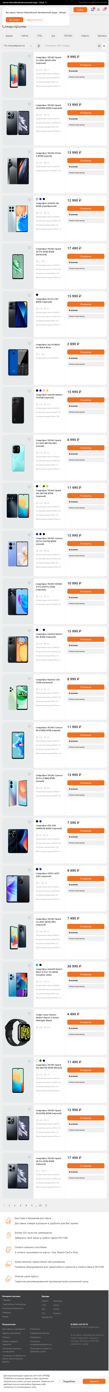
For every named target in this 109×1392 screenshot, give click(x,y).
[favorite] (29, 56)
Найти (80, 9)
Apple (9, 36)
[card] (99, 46)
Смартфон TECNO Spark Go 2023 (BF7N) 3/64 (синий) (48, 443)
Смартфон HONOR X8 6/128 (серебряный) (47, 204)
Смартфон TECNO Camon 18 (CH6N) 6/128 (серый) (49, 729)
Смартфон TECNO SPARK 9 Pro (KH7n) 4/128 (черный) (49, 587)
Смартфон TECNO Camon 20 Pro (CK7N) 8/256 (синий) (49, 541)
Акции (5, 1317)
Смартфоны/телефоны (14, 1304)
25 (40, 1205)
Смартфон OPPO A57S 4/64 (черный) (47, 875)
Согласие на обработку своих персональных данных (14, 1359)
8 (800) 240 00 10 (79, 1324)
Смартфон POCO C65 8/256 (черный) (47, 300)
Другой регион (35, 19)
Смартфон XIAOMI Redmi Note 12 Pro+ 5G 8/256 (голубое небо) (49, 972)
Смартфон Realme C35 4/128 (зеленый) (48, 681)
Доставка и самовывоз (13, 1329)
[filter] (38, 46)
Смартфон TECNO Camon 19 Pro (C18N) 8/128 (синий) (49, 778)
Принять (94, 1381)
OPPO (56, 1309)
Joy (53, 36)
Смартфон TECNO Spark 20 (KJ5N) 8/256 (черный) (49, 106)
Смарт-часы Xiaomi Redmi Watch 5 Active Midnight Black (47, 1017)
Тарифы (6, 1300)
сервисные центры (98, 2)
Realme (57, 1313)
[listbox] (24, 2)
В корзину (85, 65)
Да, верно (14, 19)
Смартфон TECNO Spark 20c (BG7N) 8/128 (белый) (49, 1066)
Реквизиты (35, 1337)
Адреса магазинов (11, 1333)
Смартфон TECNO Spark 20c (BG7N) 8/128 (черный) (48, 493)
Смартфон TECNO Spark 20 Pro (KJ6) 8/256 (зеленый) (48, 252)
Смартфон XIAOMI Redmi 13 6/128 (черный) (49, 396)
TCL (44, 1313)
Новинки (6, 1313)
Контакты (35, 1329)
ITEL (39, 36)
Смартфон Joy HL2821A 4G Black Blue (48, 346)
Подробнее (69, 1381)
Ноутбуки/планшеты (12, 1308)
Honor (56, 1305)
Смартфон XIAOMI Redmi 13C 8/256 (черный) (49, 635)
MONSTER (47, 1317)
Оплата (6, 1337)
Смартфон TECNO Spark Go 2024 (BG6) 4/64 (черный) (48, 60)
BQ (43, 1309)
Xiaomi (85, 36)
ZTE (44, 1305)
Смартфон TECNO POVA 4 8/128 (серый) (48, 154)
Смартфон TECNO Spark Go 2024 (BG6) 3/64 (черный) (48, 922)
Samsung (57, 1301)
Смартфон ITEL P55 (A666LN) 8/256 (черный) (49, 827)
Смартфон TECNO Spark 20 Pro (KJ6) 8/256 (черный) (48, 1161)
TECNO (68, 36)
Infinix (24, 36)
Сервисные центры (39, 1333)
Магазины (83, 2)
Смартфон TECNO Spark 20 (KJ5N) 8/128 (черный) (49, 1112)
